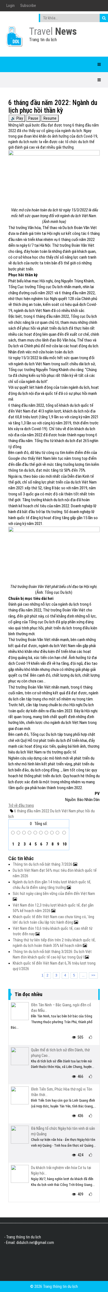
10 (64, 844)
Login (10, 5)
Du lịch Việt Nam (62, 811)
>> (93, 975)
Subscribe (28, 5)
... (83, 975)
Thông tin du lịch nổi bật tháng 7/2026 (43, 864)
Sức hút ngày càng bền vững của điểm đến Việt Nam (54, 893)
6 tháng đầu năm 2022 (31, 811)
